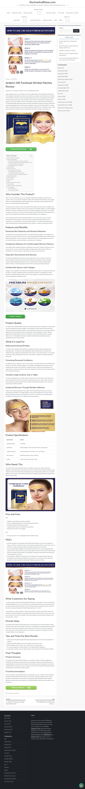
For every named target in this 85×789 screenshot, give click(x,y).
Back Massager (34, 720)
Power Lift (37, 732)
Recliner (33, 734)
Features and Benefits (12, 159)
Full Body (50, 722)
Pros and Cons (10, 179)
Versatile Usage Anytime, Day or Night (16, 173)
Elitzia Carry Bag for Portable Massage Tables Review (68, 54)
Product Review (48, 732)
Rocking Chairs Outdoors (64, 108)
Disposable (39, 722)
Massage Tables (47, 20)
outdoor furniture (46, 730)
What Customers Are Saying (13, 182)
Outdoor (41, 730)
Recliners (17, 20)
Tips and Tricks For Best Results (15, 185)
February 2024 (7, 721)
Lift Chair (37, 726)
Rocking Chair (35, 737)
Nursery (49, 728)
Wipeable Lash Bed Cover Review (67, 50)
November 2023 (8, 729)
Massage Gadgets (35, 20)
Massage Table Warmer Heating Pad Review (68, 42)
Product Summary (13, 188)
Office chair (33, 730)
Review (47, 734)
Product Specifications (12, 176)
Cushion (35, 722)
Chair (47, 720)
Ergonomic (46, 722)
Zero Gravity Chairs (72, 13)
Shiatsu (48, 736)
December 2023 (8, 727)
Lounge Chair (42, 726)
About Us (67, 17)
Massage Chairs (17, 13)
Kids (34, 726)
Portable (33, 732)
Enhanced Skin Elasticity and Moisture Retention (18, 161)
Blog (55, 20)
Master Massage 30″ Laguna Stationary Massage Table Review (68, 47)
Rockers (24, 17)
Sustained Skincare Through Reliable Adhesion (18, 174)
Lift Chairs (61, 13)
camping (38, 720)
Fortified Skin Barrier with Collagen (16, 165)
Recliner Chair (40, 734)
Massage (46, 726)
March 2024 (7, 718)
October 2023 (7, 732)
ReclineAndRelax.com (42, 2)
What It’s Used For (11, 168)
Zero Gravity (43, 738)
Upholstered (33, 738)
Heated (32, 726)
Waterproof (38, 738)
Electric (42, 722)
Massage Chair (35, 728)
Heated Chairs (38, 9)
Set (46, 736)
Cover (32, 722)
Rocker (52, 734)
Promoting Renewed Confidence (15, 171)
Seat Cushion (42, 736)
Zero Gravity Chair (50, 738)
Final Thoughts (11, 187)
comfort (50, 720)
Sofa (50, 736)
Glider (49, 724)
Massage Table (44, 728)
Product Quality (10, 167)
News (60, 20)
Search (61, 28)
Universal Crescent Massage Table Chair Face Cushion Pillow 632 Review (68, 59)
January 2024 (7, 724)
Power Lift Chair (42, 732)
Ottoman (38, 730)
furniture (33, 724)
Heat (52, 724)
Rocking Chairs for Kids (63, 102)
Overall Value (11, 184)
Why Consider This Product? (13, 158)
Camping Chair (43, 720)
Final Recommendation (14, 190)
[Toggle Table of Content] (30, 156)
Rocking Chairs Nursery (63, 105)
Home (8, 13)
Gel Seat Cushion (45, 724)
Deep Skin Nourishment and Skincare (16, 164)
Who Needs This (11, 177)
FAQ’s (8, 180)
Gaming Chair (39, 724)
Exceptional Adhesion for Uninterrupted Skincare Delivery (20, 162)
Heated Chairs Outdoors (63, 79)
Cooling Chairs (51, 13)
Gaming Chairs (28, 13)
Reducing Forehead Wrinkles (15, 170)
